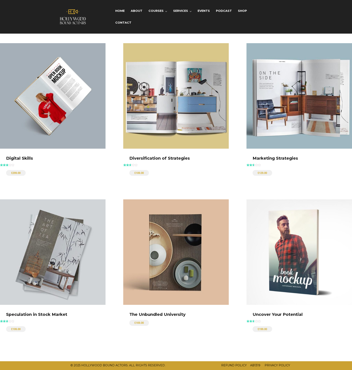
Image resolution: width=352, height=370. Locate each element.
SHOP (242, 11)
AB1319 (255, 365)
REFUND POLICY (234, 365)
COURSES (156, 11)
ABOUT (136, 11)
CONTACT (123, 22)
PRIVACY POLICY (277, 365)
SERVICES (180, 11)
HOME (120, 11)
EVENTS (204, 11)
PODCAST (224, 11)
